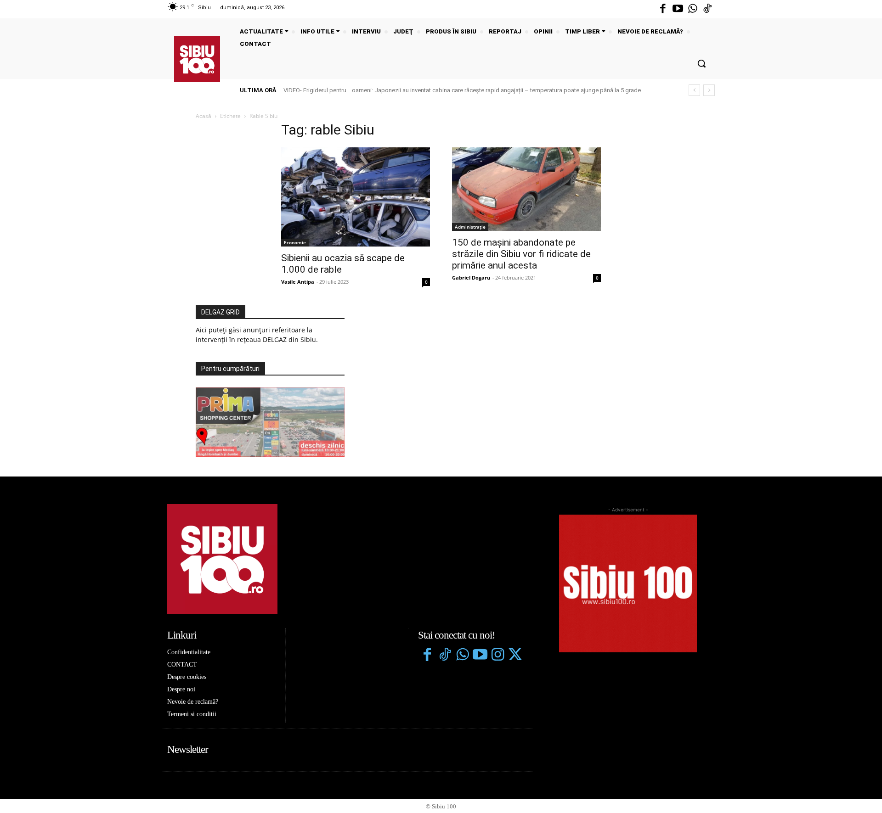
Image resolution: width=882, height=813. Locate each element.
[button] (701, 63)
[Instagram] (497, 655)
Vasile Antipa (297, 281)
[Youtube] (677, 9)
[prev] (694, 90)
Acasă (203, 116)
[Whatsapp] (692, 9)
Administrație (470, 227)
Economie (295, 242)
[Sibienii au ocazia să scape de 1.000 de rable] (355, 197)
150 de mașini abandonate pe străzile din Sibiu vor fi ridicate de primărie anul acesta (521, 254)
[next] (709, 90)
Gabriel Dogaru (471, 277)
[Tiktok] (707, 9)
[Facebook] (663, 9)
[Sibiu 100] (197, 59)
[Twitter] (515, 655)
